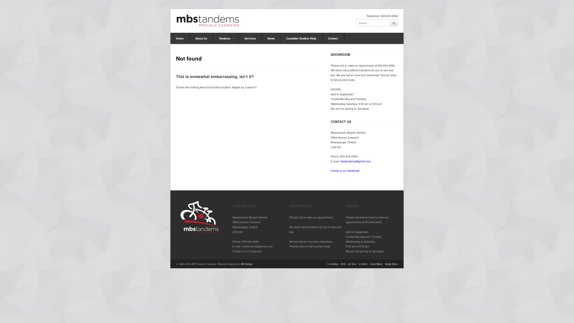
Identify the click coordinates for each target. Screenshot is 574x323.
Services (250, 38)
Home (180, 38)
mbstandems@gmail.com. (356, 161)
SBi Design (246, 264)
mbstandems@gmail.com (257, 246)
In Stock (363, 264)
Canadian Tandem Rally (301, 38)
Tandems (224, 38)
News (271, 38)
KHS (343, 264)
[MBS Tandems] (207, 20)
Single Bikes (391, 264)
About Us (201, 38)
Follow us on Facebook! (345, 170)
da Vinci (352, 264)
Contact (333, 38)
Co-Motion (333, 264)
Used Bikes (376, 264)
